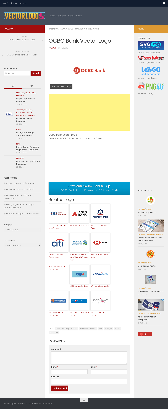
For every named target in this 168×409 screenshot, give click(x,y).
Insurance (84, 329)
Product (20, 95)
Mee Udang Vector (147, 265)
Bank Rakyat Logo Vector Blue (56, 313)
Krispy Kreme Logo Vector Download (25, 134)
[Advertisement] (89, 112)
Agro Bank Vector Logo (79, 225)
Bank (58, 329)
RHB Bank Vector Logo (79, 286)
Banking (53, 28)
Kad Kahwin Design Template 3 (147, 318)
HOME (5, 3)
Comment (56, 349)
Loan (100, 329)
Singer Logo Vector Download (25, 100)
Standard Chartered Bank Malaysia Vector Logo (79, 257)
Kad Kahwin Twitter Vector (151, 291)
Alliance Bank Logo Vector (99, 226)
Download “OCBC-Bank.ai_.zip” (89, 188)
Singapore (93, 28)
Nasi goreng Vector (147, 212)
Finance (74, 329)
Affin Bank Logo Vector (100, 286)
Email (94, 367)
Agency (19, 110)
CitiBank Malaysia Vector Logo (56, 255)
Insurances (66, 28)
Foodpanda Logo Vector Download (23, 213)
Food (18, 130)
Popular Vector (19, 3)
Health (29, 112)
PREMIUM (141, 209)
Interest (93, 329)
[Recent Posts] (13, 86)
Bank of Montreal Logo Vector (79, 313)
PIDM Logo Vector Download (24, 119)
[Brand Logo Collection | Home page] (25, 16)
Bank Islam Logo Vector (97, 313)
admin (54, 48)
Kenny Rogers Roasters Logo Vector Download (27, 148)
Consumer (20, 112)
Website (55, 376)
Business (20, 93)
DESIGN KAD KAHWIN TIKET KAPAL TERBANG (150, 239)
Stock (149, 209)
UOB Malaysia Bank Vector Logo (57, 267)
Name (54, 367)
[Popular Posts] (31, 86)
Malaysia (80, 28)
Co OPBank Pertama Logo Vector (57, 226)
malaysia (108, 329)
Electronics (30, 93)
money (117, 329)
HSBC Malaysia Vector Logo (100, 255)
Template (159, 234)
